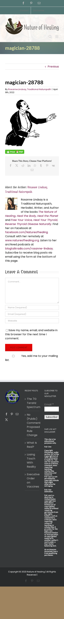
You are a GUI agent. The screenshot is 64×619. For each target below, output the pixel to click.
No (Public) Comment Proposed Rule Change (32, 425)
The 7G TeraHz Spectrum (32, 403)
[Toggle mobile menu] (57, 36)
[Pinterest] (11, 414)
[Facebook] (6, 414)
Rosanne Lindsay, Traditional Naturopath (29, 89)
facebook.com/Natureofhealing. (26, 232)
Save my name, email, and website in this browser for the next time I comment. (31, 334)
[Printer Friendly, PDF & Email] (14, 151)
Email (49, 404)
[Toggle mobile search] (50, 36)
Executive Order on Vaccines (32, 480)
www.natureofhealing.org (22, 240)
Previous (53, 66)
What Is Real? (32, 445)
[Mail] (17, 414)
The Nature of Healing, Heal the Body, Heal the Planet (31, 214)
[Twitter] (6, 419)
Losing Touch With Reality (31, 460)
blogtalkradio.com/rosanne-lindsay (29, 248)
